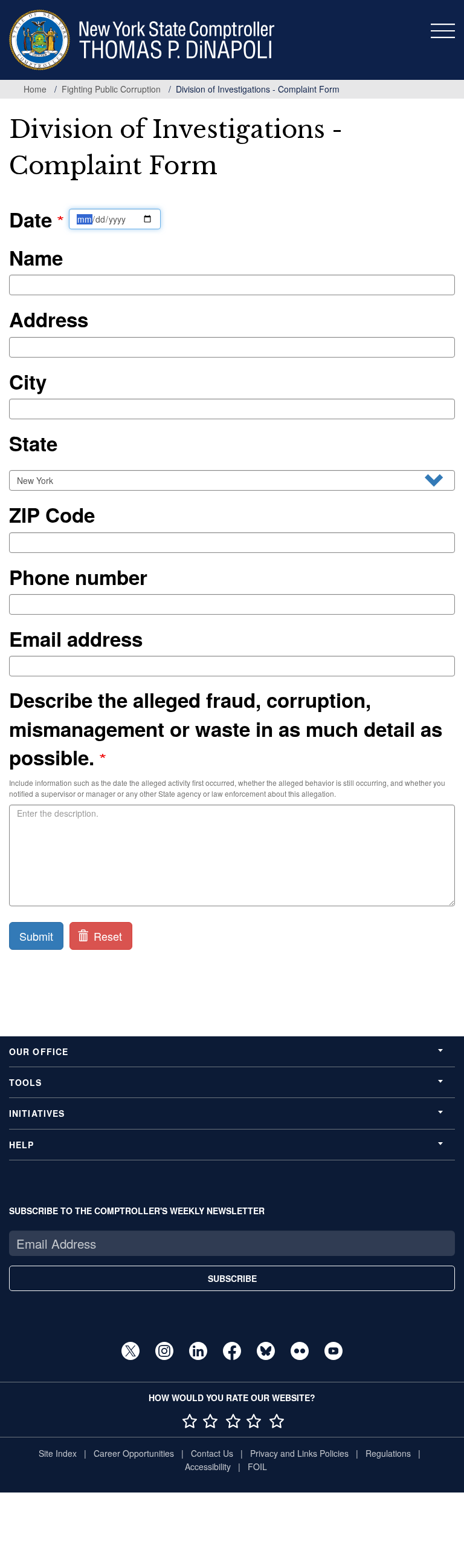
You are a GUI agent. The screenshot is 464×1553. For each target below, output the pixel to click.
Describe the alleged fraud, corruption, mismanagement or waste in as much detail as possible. (225, 728)
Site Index (58, 1453)
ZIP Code (52, 514)
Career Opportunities (134, 1453)
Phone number (78, 577)
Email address (76, 638)
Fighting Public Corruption (111, 89)
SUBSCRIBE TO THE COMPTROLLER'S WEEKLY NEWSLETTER (137, 1210)
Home (35, 89)
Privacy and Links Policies (299, 1453)
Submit (36, 936)
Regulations (388, 1453)
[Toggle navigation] (443, 31)
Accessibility (208, 1466)
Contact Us (212, 1453)
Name (36, 257)
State (33, 443)
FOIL (257, 1466)
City (28, 381)
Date (33, 219)
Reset (106, 936)
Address (48, 319)
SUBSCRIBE (232, 1278)
